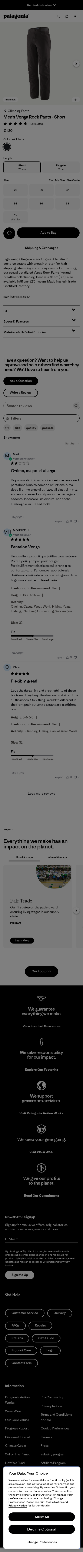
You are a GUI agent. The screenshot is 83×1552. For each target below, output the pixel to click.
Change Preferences (42, 1542)
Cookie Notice (53, 1502)
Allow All (41, 1517)
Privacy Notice (18, 1505)
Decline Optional (41, 1529)
